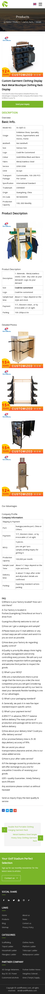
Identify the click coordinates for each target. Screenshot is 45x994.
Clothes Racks (28, 22)
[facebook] (4, 900)
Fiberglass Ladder (9, 954)
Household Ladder (9, 950)
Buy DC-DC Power (9, 973)
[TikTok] (29, 900)
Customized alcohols (10, 977)
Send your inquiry (23, 104)
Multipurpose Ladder (30, 954)
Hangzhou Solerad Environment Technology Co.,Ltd (32, 974)
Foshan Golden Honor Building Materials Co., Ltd (31, 970)
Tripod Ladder (7, 946)
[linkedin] (9, 900)
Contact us (10, 878)
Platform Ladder (29, 946)
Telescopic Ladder (29, 950)
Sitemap (5, 927)
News (24, 919)
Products (16, 22)
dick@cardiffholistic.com (27, 990)
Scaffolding (6, 942)
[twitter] (14, 900)
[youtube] (19, 900)
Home (8, 22)
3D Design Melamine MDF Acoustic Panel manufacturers (10, 970)
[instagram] (24, 900)
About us (26, 915)
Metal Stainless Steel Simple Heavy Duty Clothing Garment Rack (24, 837)
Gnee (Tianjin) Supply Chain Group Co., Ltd (31, 978)
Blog (4, 923)
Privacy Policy (28, 927)
